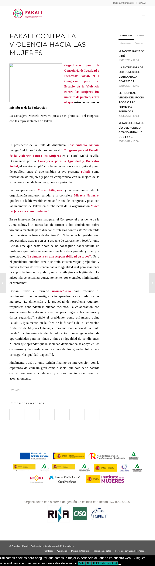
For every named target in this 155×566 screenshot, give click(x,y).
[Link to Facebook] (126, 545)
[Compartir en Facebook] (17, 414)
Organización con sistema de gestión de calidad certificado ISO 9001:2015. (77, 502)
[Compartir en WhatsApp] (47, 414)
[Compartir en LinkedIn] (77, 414)
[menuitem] (124, 3)
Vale (81, 563)
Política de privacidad (105, 563)
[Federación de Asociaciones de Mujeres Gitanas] (27, 13)
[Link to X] (137, 545)
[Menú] (144, 14)
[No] (119, 564)
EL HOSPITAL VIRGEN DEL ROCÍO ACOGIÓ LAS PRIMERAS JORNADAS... (131, 102)
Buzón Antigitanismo (124, 3)
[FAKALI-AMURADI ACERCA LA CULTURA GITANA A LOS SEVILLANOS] (3, 283)
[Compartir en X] (32, 414)
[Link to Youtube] (143, 545)
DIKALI (142, 3)
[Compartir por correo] (91, 414)
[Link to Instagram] (120, 545)
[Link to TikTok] (131, 545)
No (88, 563)
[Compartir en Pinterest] (62, 414)
